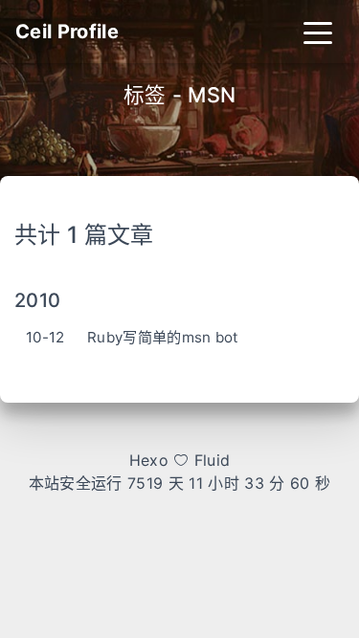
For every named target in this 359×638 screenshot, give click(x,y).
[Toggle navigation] (318, 31)
